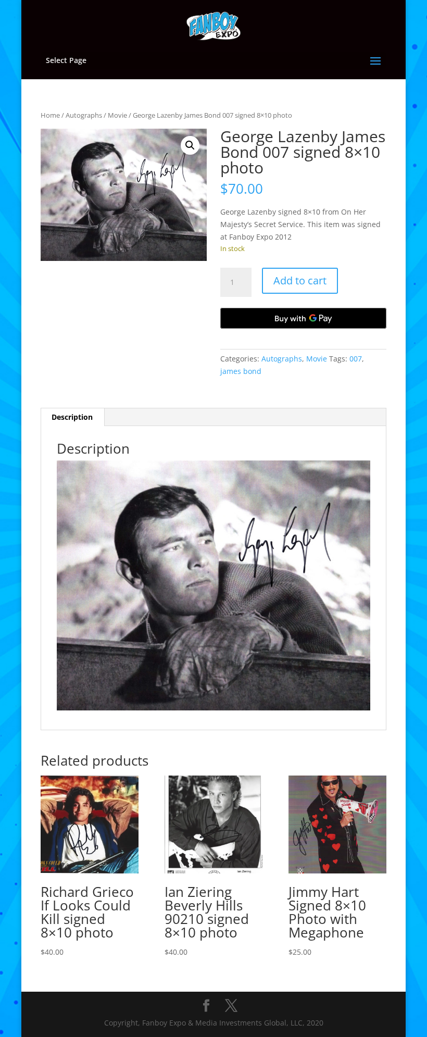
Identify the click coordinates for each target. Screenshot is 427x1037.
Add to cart (299, 280)
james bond (240, 371)
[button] (190, 145)
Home (50, 115)
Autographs (84, 115)
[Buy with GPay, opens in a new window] (303, 318)
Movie (117, 115)
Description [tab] (72, 417)
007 (355, 359)
